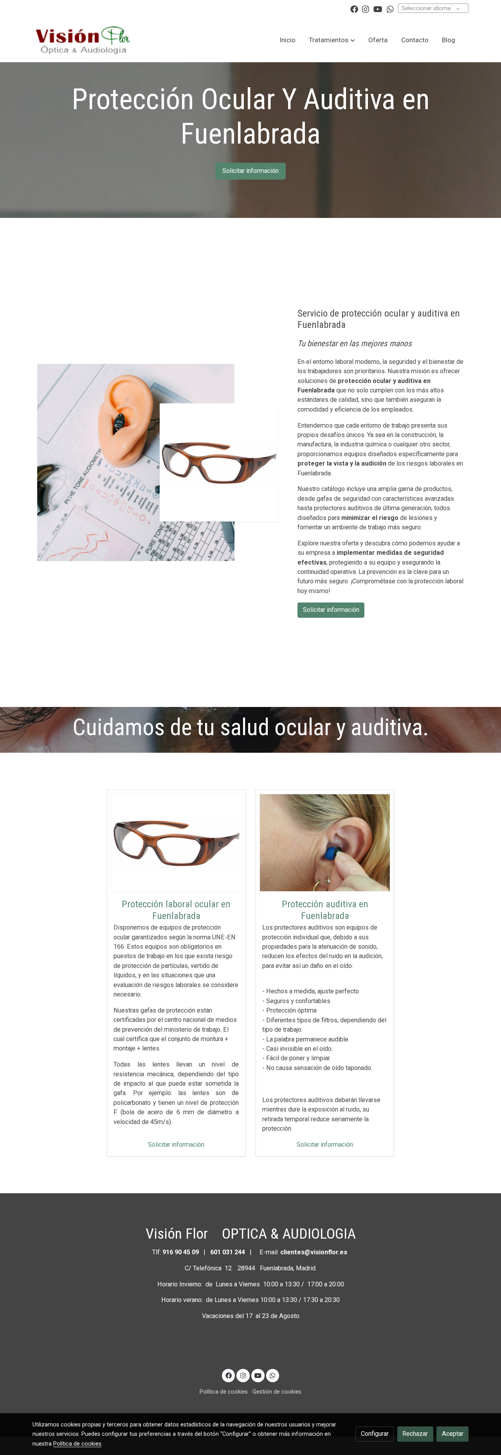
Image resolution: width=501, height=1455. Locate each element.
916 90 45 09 (181, 1252)
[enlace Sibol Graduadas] (176, 842)
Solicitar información (250, 170)
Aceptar (452, 1433)
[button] (332, 40)
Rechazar (415, 1433)
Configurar (375, 1433)
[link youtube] (377, 9)
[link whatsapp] (390, 9)
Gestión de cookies (276, 1391)
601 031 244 (227, 1252)
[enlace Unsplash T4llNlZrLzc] (325, 842)
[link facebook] (354, 9)
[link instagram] (365, 9)
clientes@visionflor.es (313, 1252)
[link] (83, 40)
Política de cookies (224, 1391)
